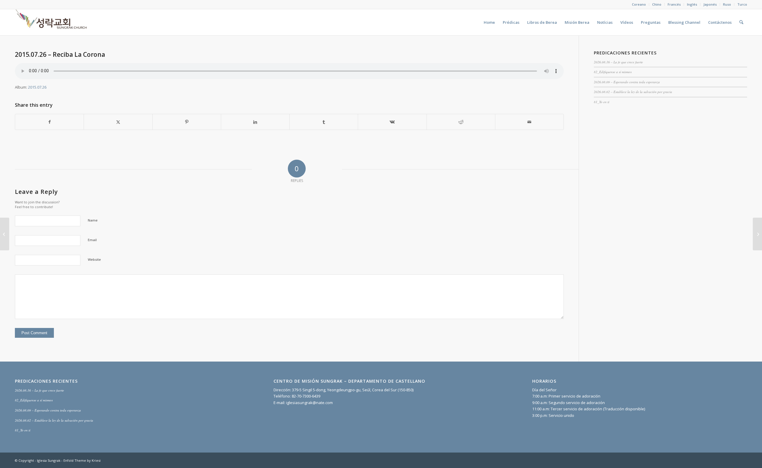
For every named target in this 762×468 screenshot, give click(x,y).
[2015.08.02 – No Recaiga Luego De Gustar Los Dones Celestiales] (4, 234)
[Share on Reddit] (461, 122)
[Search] (741, 22)
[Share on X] (118, 122)
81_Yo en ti (601, 102)
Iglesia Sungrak (48, 460)
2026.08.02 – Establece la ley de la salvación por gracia (633, 91)
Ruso (727, 4)
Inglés (692, 4)
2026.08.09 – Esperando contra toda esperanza (627, 82)
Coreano (639, 4)
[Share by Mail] (529, 122)
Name (93, 220)
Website (94, 259)
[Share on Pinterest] (187, 122)
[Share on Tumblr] (324, 122)
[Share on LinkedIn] (255, 122)
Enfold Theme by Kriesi (82, 460)
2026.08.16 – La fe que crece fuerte (618, 62)
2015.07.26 (37, 87)
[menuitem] (639, 4)
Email (92, 240)
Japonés (710, 4)
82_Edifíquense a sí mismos (613, 72)
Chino (656, 4)
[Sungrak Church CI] (52, 22)
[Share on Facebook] (49, 122)
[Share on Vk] (392, 122)
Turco (742, 4)
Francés (674, 4)
